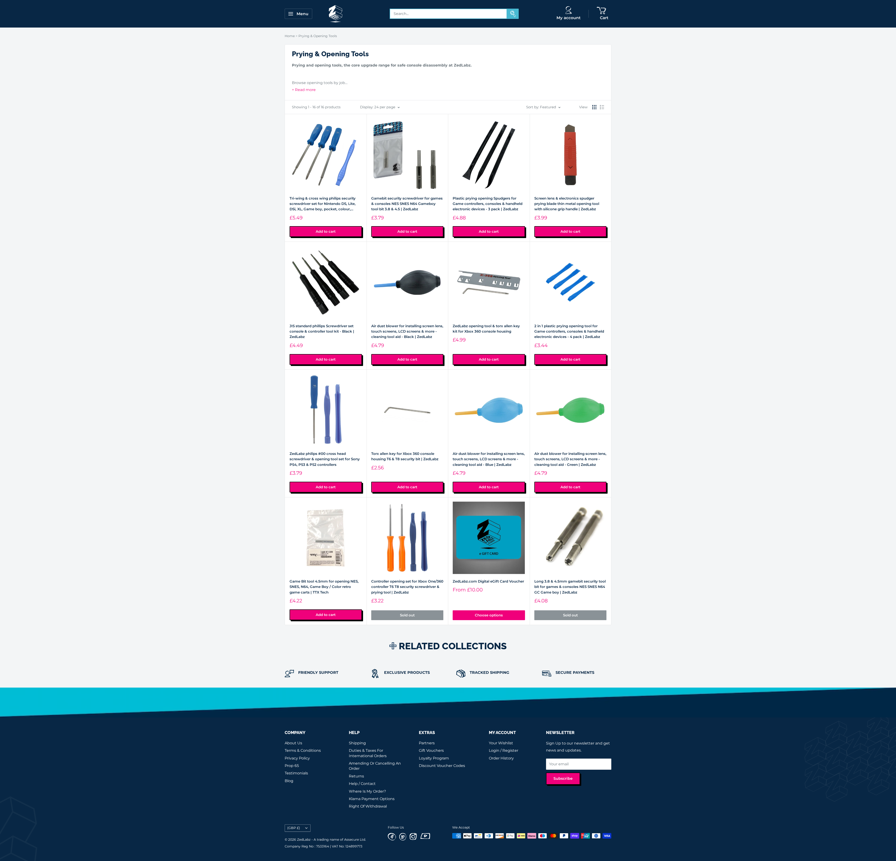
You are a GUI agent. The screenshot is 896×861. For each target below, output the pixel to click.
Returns (356, 776)
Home (290, 36)
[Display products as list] (602, 107)
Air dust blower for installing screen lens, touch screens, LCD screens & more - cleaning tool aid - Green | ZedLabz (570, 459)
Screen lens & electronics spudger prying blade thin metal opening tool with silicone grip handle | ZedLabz (566, 203)
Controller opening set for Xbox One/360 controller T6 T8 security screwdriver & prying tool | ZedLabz (407, 586)
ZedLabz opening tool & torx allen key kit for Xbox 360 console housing (486, 329)
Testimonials (296, 773)
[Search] (513, 14)
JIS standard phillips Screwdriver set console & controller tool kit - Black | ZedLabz (322, 331)
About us (293, 743)
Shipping (357, 743)
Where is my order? (367, 791)
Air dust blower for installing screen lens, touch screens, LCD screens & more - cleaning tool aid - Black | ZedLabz (407, 331)
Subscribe (563, 778)
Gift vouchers (431, 750)
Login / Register (503, 750)
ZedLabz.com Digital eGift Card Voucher (488, 581)
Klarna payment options (372, 799)
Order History (501, 758)
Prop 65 (292, 765)
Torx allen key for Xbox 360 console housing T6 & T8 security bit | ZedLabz (404, 456)
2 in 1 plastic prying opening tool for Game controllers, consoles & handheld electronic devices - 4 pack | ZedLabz (569, 331)
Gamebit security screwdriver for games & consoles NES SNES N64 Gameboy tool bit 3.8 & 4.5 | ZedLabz (407, 203)
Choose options (489, 615)
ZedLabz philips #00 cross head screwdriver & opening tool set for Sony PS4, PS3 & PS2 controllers (325, 459)
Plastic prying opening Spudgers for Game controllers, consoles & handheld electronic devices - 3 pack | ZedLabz (487, 203)
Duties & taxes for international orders (368, 753)
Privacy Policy (297, 758)
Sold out (407, 615)
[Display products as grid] (594, 107)
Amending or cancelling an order (375, 766)
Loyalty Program (434, 758)
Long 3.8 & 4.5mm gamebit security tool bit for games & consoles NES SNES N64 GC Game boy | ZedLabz (570, 586)
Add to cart (326, 231)
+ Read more (304, 90)
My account (568, 17)
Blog (289, 781)
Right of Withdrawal (368, 806)
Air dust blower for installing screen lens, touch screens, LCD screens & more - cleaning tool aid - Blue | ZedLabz (489, 459)
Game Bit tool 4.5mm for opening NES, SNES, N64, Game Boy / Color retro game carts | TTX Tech (324, 586)
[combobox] (448, 14)
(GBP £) (293, 828)
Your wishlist (501, 743)
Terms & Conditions (303, 750)
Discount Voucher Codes (442, 765)
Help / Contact (362, 783)
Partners (427, 743)
